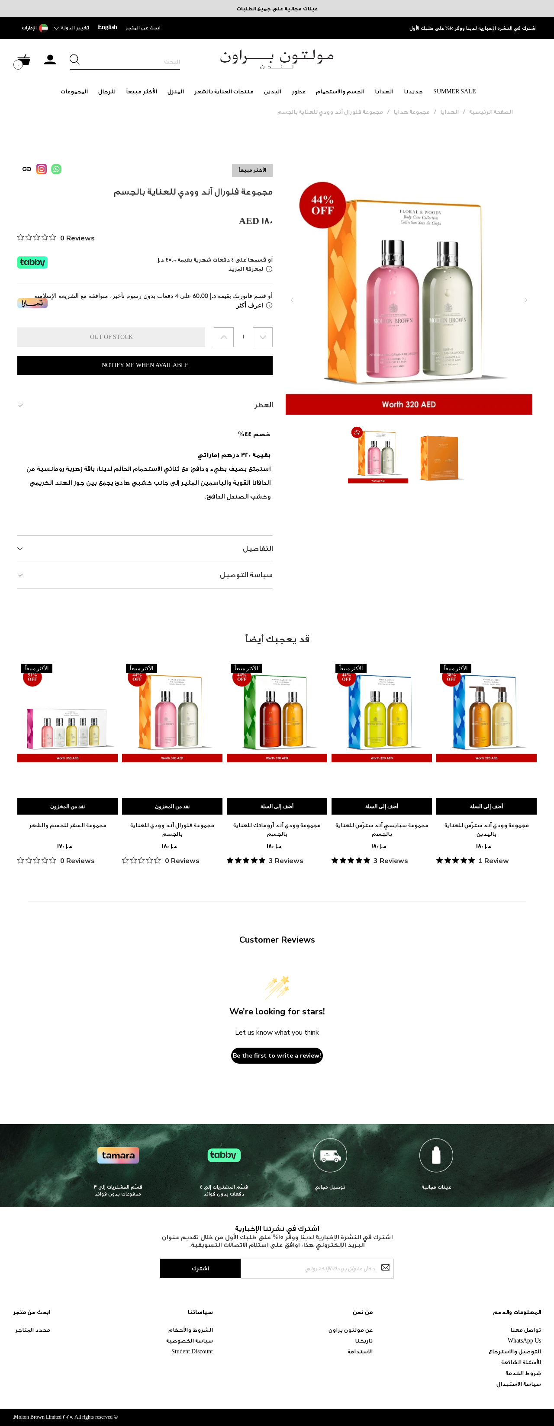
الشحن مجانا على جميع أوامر (506, 28)
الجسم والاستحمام (340, 91)
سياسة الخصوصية (189, 1340)
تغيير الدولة (75, 28)
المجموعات (74, 91)
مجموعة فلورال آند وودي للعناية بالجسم (330, 112)
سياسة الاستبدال (518, 1384)
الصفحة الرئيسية (491, 112)
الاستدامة (360, 1351)
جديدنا (413, 91)
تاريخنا (364, 1340)
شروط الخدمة (523, 1373)
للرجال (107, 91)
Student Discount (192, 1351)
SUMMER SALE (454, 91)
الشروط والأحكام (190, 1330)
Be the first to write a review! (277, 1056)
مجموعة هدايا (411, 112)
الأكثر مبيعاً (141, 91)
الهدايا (384, 91)
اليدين (272, 91)
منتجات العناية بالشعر (224, 91)
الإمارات (29, 28)
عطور (299, 91)
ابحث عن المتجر (143, 28)
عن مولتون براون (351, 1330)
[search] (125, 61)
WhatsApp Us (524, 1340)
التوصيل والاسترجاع (515, 1351)
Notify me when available (145, 365)
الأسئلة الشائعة (521, 1362)
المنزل (175, 91)
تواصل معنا (525, 1330)
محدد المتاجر (32, 1330)
